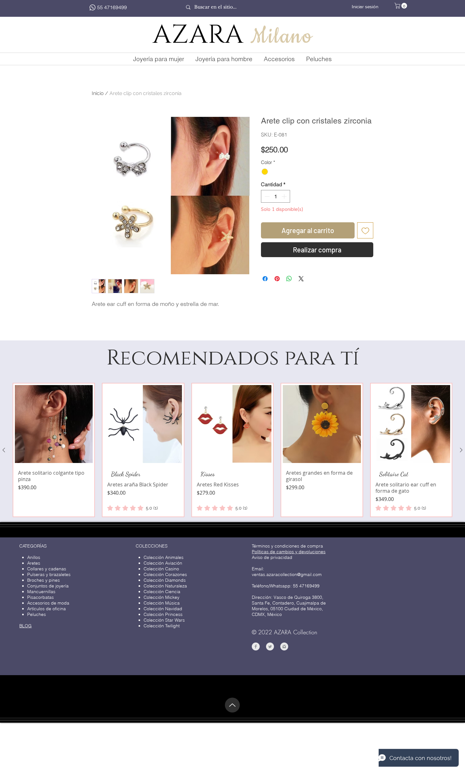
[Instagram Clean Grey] (284, 657)
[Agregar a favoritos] (365, 230)
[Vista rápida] (53, 434)
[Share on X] (301, 278)
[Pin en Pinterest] (277, 278)
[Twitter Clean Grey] (270, 657)
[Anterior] (4, 460)
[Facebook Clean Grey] (256, 657)
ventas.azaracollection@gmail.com (287, 584)
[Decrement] (266, 196)
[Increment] (284, 196)
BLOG (25, 636)
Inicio (98, 93)
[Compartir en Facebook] (265, 278)
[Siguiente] (461, 460)
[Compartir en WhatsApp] (289, 278)
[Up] (232, 715)
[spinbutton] (275, 196)
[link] (132, 518)
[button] (401, 6)
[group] (232, 460)
